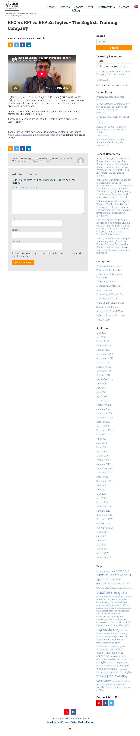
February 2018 (103, 506)
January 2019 (103, 464)
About (89, 7)
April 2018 (101, 498)
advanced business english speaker (113, 573)
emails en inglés (124, 622)
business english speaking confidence (111, 599)
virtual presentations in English (114, 684)
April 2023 (101, 337)
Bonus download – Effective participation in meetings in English (111, 129)
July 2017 (101, 536)
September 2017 (104, 527)
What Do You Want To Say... (25, 187)
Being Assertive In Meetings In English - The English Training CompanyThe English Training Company (112, 205)
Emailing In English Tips (109, 270)
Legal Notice (54, 722)
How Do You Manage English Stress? (109, 233)
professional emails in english (108, 659)
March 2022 (102, 362)
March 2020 (102, 426)
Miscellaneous (104, 290)
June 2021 (101, 387)
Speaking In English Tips (109, 311)
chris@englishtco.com (49, 134)
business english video (108, 602)
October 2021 (103, 375)
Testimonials (106, 7)
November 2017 (104, 519)
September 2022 (104, 358)
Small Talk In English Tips (110, 302)
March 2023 (102, 341)
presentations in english (109, 649)
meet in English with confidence (111, 638)
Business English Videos (42, 161)
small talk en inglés (114, 662)
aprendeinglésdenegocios (123, 588)
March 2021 (102, 400)
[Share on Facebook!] (22, 45)
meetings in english (108, 643)
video (114, 681)
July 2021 (101, 383)
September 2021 (104, 379)
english (118, 625)
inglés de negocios (112, 629)
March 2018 (102, 502)
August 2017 (102, 531)
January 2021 (103, 409)
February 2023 (103, 345)
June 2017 (101, 540)
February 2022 (103, 366)
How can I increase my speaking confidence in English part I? (113, 212)
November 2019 (104, 430)
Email (15, 230)
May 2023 (101, 332)
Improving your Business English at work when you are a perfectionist (113, 194)
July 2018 (101, 485)
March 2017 (102, 553)
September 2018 (104, 481)
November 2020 (104, 417)
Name (15, 218)
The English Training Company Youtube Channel (113, 73)
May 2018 (101, 493)
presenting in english (118, 656)
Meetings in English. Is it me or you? (112, 118)
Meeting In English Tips (109, 285)
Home (50, 7)
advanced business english (105, 571)
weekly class (103, 687)
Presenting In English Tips (110, 294)
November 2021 (104, 370)
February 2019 (103, 459)
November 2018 (104, 472)
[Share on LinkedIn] (28, 45)
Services (64, 7)
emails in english (104, 625)
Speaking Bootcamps (107, 306)
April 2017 (101, 548)
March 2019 (102, 455)
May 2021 (101, 392)
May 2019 (101, 447)
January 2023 (103, 349)
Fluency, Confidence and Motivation (109, 276)
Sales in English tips (107, 298)
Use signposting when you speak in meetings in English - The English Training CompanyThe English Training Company (113, 242)
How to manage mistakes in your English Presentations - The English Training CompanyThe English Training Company (113, 162)
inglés (125, 625)
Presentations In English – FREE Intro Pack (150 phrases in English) (113, 172)
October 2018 (103, 476)
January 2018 (103, 510)
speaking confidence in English (114, 672)
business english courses (105, 596)
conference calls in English (105, 622)
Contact (124, 7)
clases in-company (119, 619)
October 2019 (103, 434)
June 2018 (101, 489)
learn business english (107, 633)
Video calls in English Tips (110, 315)
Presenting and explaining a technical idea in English (111, 141)
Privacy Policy (69, 722)
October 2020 (103, 421)
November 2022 (104, 353)
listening (123, 633)
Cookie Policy (85, 722)
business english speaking (123, 597)
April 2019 (101, 451)
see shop (123, 66)
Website (16, 241)
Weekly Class (103, 319)
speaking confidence (122, 669)
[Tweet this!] (16, 45)
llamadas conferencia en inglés (107, 636)
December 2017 (104, 514)
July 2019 (101, 438)
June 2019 (101, 442)
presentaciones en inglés (110, 646)
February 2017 (103, 557)
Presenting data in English (110, 96)
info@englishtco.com (21, 134)
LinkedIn (104, 79)
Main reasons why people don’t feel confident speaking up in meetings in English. (113, 106)
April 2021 (101, 396)
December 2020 (104, 413)
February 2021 (103, 404)
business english (111, 592)
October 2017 (103, 523)
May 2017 (101, 544)
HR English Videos (106, 281)
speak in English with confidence (113, 667)
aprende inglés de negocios (113, 585)
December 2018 (104, 468)
